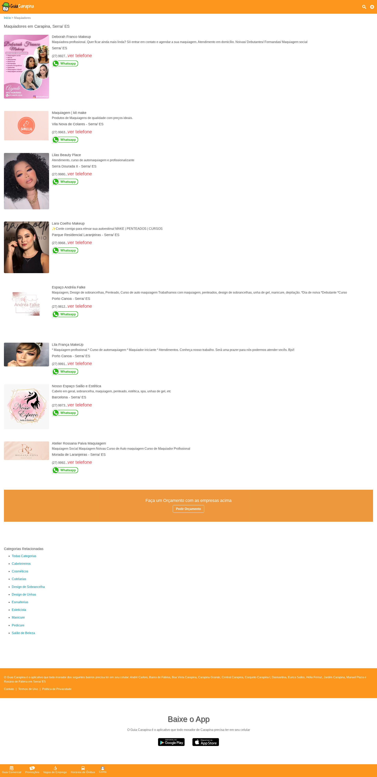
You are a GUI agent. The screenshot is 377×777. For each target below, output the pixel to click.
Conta (102, 771)
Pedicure (18, 625)
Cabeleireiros (21, 563)
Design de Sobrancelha (28, 586)
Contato (9, 689)
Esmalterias (20, 602)
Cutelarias (19, 579)
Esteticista (19, 609)
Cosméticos (20, 571)
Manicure (18, 617)
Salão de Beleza (23, 633)
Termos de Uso (28, 689)
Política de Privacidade (56, 689)
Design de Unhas (24, 594)
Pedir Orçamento (188, 509)
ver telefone (80, 55)
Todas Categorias (24, 556)
